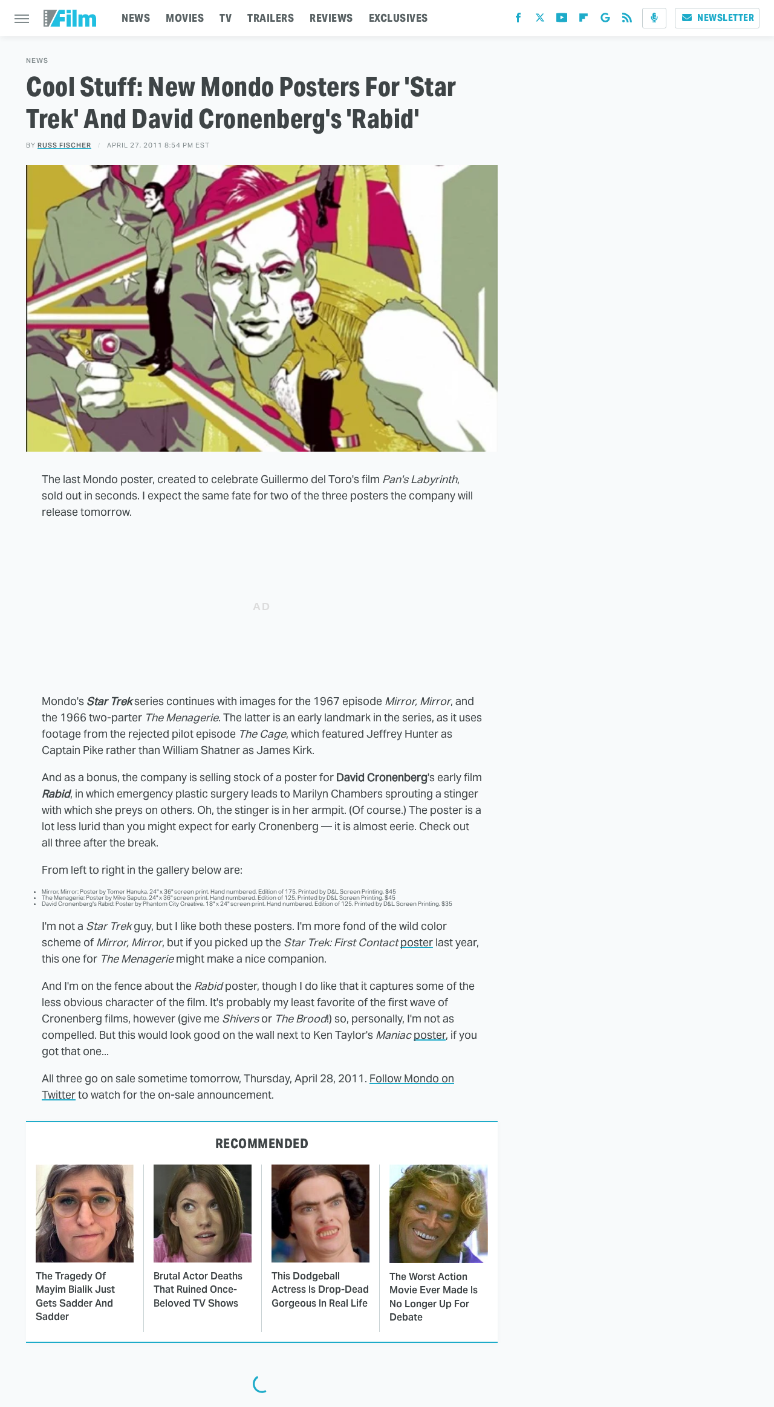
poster (416, 942)
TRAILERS (270, 18)
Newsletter (725, 17)
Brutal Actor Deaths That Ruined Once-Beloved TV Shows (198, 1290)
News (37, 61)
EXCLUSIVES (398, 18)
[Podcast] (654, 18)
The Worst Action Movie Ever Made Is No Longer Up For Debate (433, 1297)
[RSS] (627, 20)
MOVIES (185, 18)
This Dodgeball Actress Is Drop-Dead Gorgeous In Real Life (320, 1290)
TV (226, 18)
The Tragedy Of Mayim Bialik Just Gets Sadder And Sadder (75, 1296)
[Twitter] (540, 20)
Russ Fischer (64, 145)
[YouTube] (561, 20)
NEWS (136, 18)
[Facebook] (518, 20)
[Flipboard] (583, 20)
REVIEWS (331, 18)
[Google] (605, 20)
